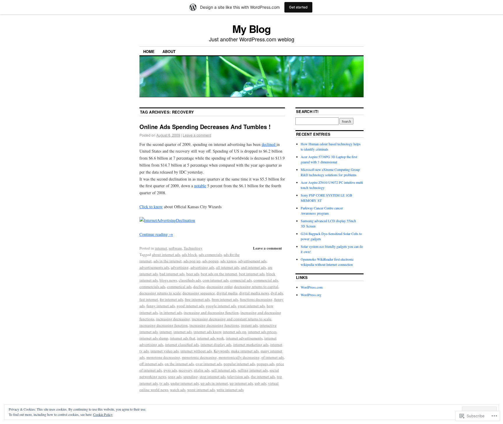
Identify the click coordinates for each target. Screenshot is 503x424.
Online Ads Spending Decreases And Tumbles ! (205, 126)
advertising (180, 267)
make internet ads (245, 351)
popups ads (265, 363)
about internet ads (166, 254)
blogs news (168, 280)
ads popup (210, 261)
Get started (298, 7)
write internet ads (230, 389)
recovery (185, 370)
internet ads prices (262, 331)
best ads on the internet (219, 273)
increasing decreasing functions (214, 325)
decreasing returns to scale (160, 293)
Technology (193, 248)
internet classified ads (182, 344)
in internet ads (171, 312)
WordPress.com (312, 287)
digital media (227, 293)
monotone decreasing (163, 357)
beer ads (192, 273)
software (175, 248)
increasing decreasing (173, 318)
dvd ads (277, 293)
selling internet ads (253, 370)
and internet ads (253, 267)
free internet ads (197, 299)
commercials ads (152, 286)
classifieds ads (190, 280)
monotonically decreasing (239, 357)
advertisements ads (154, 267)
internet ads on (234, 331)
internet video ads (164, 351)
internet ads (182, 331)
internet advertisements (244, 338)
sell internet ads (223, 370)
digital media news (254, 293)
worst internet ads (201, 389)
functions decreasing (256, 299)
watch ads (177, 389)
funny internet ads (160, 305)
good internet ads (190, 305)
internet (161, 248)
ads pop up (192, 261)
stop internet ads (213, 376)
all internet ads (227, 267)
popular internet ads (239, 363)
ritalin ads (202, 370)
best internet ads (252, 273)
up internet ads (241, 383)
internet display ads (216, 344)
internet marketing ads (250, 344)
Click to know (151, 206)
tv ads (164, 383)
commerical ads (179, 286)
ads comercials (210, 254)
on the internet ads (179, 363)
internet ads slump (153, 338)
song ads (175, 376)
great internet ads (251, 305)
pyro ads (170, 370)
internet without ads (196, 351)
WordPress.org (311, 294)
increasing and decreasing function (211, 312)
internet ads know (207, 331)
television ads (238, 376)
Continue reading (156, 234)
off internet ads (151, 363)
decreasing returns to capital (256, 286)
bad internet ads (172, 273)
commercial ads (266, 280)
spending (190, 376)
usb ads (260, 383)
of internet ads (272, 357)
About (169, 51)
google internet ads (221, 305)
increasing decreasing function (163, 325)
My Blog (251, 28)
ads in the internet (167, 261)
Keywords (221, 351)
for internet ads (171, 299)
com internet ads (216, 280)
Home (149, 51)
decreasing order (219, 286)
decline (199, 286)
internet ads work (210, 338)
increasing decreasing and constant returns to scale (231, 318)
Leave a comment (197, 134)
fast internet (148, 299)
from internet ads (225, 299)
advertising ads (202, 267)
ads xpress (228, 261)
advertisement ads (252, 261)
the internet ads (263, 376)
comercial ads (241, 280)
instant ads (249, 325)
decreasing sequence (199, 293)
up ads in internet (214, 383)
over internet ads (209, 363)
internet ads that (182, 338)
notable (200, 185)
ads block (189, 254)
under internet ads (185, 383)
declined (269, 144)
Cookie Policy (103, 414)
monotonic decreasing (199, 357)
